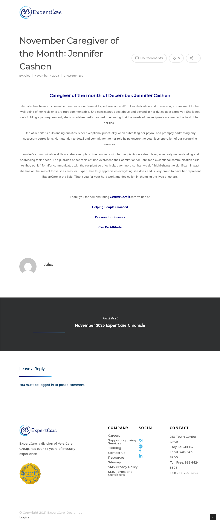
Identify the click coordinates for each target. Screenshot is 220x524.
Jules (26, 75)
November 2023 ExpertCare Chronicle (110, 324)
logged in (47, 385)
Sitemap (114, 462)
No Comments (151, 58)
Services (130, 12)
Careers (114, 435)
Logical (24, 517)
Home (208, 12)
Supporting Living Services (122, 442)
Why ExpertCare (81, 12)
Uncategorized (73, 75)
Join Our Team (107, 12)
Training (155, 12)
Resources (182, 12)
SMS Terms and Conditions (120, 473)
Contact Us (116, 452)
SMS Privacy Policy (123, 467)
